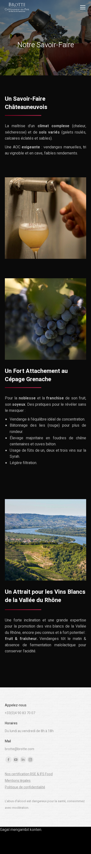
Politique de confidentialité (25, 787)
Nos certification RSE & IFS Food (29, 774)
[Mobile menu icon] (82, 7)
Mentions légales (18, 780)
